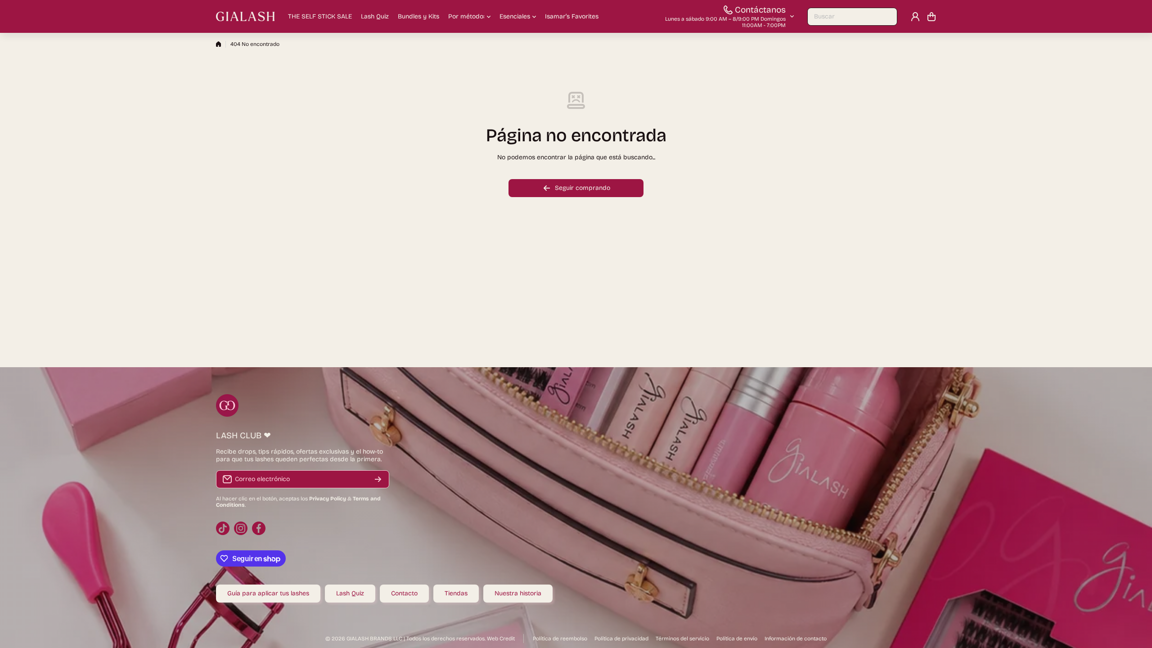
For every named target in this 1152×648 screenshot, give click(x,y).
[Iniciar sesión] (915, 16)
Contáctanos (760, 9)
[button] (931, 16)
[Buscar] (886, 17)
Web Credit (501, 638)
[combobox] (852, 17)
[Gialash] (245, 16)
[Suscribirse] (378, 479)
